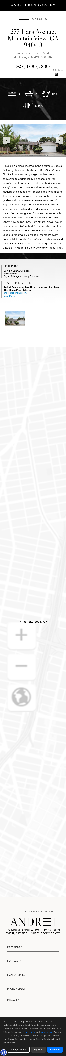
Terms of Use (46, 1032)
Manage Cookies (19, 1049)
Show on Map (35, 621)
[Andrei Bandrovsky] (33, 5)
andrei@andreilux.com (15, 292)
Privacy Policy (29, 1032)
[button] (4, 1052)
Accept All (55, 1049)
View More (9, 296)
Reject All (38, 1049)
